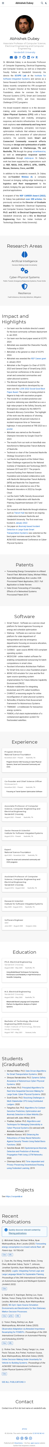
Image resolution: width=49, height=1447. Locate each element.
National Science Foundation (18, 754)
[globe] (15, 58)
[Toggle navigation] (3, 3)
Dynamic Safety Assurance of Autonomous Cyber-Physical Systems (26, 1080)
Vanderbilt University (14, 814)
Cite (4, 1255)
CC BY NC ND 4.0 (38, 1433)
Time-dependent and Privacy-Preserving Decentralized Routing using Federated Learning (25, 1164)
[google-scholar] (20, 58)
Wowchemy (18, 1443)
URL (10, 1255)
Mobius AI (27, 177)
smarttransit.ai (39, 151)
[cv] (32, 58)
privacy (24, 1429)
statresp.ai (29, 158)
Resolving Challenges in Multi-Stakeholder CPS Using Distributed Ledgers (25, 1101)
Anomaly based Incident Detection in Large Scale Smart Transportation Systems (23, 529)
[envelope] (11, 58)
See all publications (13, 1382)
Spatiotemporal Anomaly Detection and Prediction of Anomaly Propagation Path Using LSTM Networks (27, 1151)
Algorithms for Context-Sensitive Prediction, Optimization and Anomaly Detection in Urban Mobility (26, 1111)
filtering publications (18, 1233)
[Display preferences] (46, 3)
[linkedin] (28, 58)
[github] (24, 58)
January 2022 (21, 523)
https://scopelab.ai (14, 1196)
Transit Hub (19, 513)
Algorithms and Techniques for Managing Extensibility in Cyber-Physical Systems (24, 1124)
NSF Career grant (38, 358)
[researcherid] (37, 58)
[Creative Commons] (24, 1438)
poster (10, 429)
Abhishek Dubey (24, 3)
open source (35, 1443)
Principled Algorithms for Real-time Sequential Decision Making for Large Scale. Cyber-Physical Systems (25, 1091)
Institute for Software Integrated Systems (24, 833)
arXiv (11, 1316)
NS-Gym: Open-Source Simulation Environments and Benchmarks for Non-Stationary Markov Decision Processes (24, 1308)
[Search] (42, 3)
